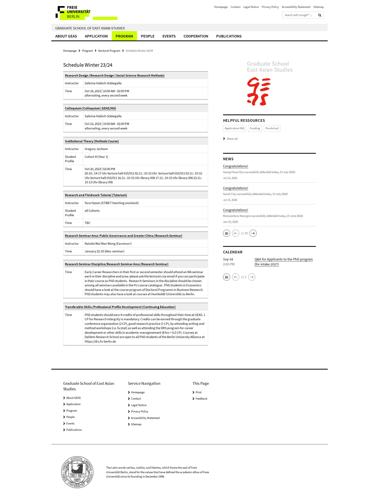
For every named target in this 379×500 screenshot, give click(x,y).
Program (124, 36)
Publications (229, 36)
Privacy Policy (270, 7)
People (148, 36)
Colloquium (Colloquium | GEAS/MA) (90, 108)
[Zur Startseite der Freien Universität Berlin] (84, 12)
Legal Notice (251, 7)
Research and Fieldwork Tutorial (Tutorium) (96, 195)
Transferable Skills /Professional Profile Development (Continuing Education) (120, 307)
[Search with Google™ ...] (320, 15)
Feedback (201, 398)
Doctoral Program (109, 50)
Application (96, 36)
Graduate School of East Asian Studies (90, 28)
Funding (255, 128)
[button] (226, 233)
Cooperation (196, 36)
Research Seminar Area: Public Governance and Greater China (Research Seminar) (123, 235)
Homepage (221, 7)
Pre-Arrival (272, 128)
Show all (232, 138)
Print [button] (199, 392)
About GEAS (66, 36)
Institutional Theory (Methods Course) (92, 141)
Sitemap (318, 7)
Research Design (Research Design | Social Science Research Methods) (115, 75)
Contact (235, 7)
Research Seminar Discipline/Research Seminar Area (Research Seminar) (117, 264)
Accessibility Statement (296, 7)
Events (169, 36)
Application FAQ (234, 128)
